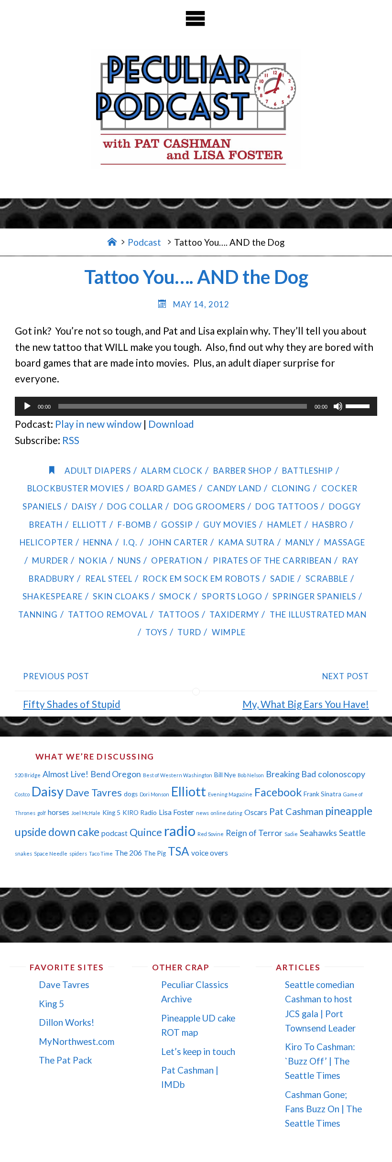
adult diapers (98, 471)
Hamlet (284, 525)
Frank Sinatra (322, 794)
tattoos (178, 614)
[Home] (112, 242)
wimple (228, 632)
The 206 (128, 852)
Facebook (278, 792)
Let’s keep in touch (198, 1051)
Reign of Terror (254, 833)
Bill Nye (225, 775)
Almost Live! (65, 774)
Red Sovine (210, 834)
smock (175, 596)
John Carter (177, 542)
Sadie (282, 579)
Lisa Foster (176, 812)
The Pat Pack (65, 1059)
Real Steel (108, 579)
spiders (78, 853)
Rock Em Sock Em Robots (201, 579)
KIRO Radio (139, 812)
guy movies (230, 525)
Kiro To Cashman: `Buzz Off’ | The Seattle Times (320, 1061)
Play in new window (98, 424)
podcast (114, 833)
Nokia (93, 560)
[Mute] (338, 406)
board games (165, 488)
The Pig (155, 853)
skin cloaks (121, 596)
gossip (177, 525)
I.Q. (130, 542)
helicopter (46, 542)
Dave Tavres (93, 792)
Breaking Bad (291, 774)
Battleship (307, 471)
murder (50, 560)
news (202, 813)
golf (41, 813)
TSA (178, 851)
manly (299, 542)
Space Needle (50, 853)
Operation (176, 560)
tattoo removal (108, 614)
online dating (226, 813)
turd (189, 632)
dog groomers (209, 506)
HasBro (330, 525)
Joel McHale (85, 813)
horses (58, 812)
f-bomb (134, 525)
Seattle (352, 833)
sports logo (232, 596)
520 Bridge (28, 775)
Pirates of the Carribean (272, 560)
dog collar (135, 506)
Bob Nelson (251, 775)
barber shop (242, 471)
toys (156, 632)
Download (171, 424)
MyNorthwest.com (76, 1041)
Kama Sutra (246, 542)
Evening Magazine (230, 794)
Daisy (84, 506)
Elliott (90, 525)
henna (98, 542)
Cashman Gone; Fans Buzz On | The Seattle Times (323, 1109)
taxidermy (234, 614)
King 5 (111, 812)
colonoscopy (341, 774)
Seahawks (318, 833)
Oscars (255, 812)
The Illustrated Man (318, 614)
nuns (129, 560)
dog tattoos (286, 506)
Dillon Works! (66, 1022)
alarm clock (172, 471)
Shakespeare (52, 596)
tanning (38, 614)
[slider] (359, 405)
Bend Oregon (115, 774)
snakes (23, 853)
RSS (70, 440)
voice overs (209, 852)
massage (344, 542)
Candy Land (234, 488)
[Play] (27, 406)
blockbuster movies (75, 488)
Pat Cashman (296, 811)
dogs (131, 794)
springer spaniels (314, 596)
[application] (196, 406)
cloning (291, 488)
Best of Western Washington (177, 775)
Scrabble (326, 579)
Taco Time (101, 853)
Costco (22, 794)
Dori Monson (154, 794)
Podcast (144, 242)
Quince (146, 832)
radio (180, 830)
